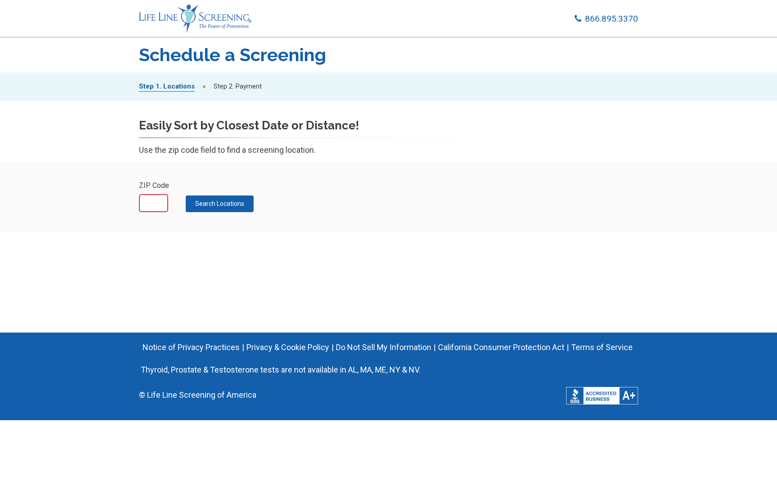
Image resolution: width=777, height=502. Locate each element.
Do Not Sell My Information (383, 347)
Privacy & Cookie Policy (287, 347)
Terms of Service (602, 347)
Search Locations (219, 203)
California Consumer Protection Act (501, 347)
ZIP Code (154, 185)
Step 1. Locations (167, 86)
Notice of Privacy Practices (191, 347)
